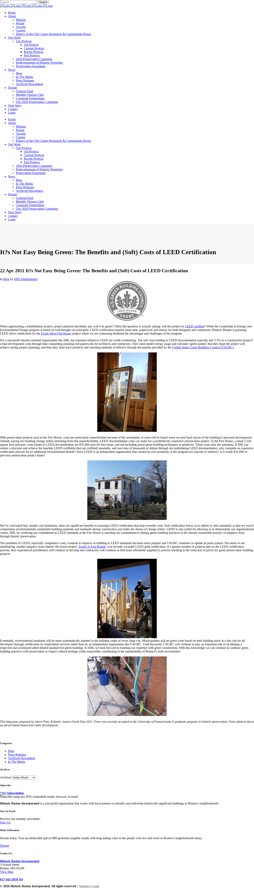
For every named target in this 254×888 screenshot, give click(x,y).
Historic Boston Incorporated (19, 861)
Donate (4, 845)
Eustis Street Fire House (56, 333)
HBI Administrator (26, 279)
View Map (6, 872)
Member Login (89, 886)
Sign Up (5, 822)
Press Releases (17, 754)
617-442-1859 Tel (11, 879)
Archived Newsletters (21, 758)
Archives (5, 777)
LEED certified (194, 326)
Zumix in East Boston (92, 546)
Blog (6, 279)
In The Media (16, 761)
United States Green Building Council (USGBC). (203, 347)
